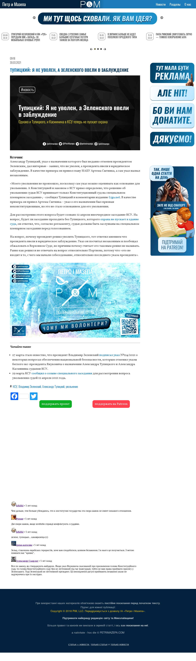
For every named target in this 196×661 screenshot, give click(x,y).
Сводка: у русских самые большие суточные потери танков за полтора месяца (73, 37)
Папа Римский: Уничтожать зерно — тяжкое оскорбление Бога (174, 35)
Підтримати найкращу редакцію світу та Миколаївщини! (98, 618)
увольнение (72, 386)
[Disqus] (75, 454)
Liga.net (114, 197)
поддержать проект (56, 404)
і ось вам (131, 625)
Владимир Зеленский (30, 386)
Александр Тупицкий (53, 386)
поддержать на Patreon (111, 404)
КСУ (15, 386)
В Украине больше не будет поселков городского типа (122, 35)
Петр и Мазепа (14, 4)
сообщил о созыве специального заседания (62, 373)
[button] (91, 49)
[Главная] (90, 4)
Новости (161, 4)
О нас (188, 4)
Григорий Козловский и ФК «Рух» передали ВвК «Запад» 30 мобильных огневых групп (29, 37)
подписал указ (109, 355)
